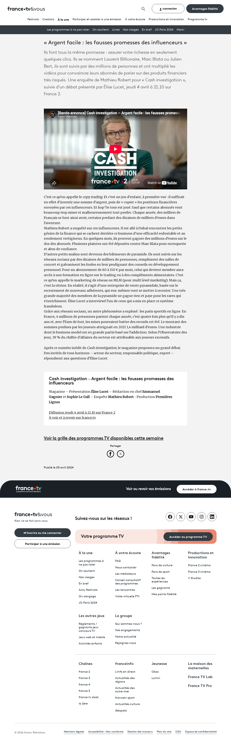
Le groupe (123, 615)
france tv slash (89, 697)
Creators (48, 19)
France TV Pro (200, 685)
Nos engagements (127, 630)
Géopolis (121, 710)
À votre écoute (135, 19)
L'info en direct (125, 671)
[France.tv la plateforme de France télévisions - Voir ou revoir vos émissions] (28, 489)
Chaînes (85, 663)
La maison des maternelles (200, 665)
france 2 (84, 671)
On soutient (101, 29)
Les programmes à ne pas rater (68, 29)
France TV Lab (200, 676)
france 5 (84, 691)
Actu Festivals (88, 590)
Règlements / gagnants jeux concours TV (88, 627)
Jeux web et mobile (92, 637)
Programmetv (197, 19)
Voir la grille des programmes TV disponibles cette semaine (103, 438)
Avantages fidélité (205, 8)
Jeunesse (159, 663)
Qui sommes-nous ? (128, 624)
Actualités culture (127, 704)
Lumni (156, 678)
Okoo (155, 671)
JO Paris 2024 (164, 29)
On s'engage (87, 596)
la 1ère (83, 703)
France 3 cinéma (199, 572)
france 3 (84, 678)
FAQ (118, 561)
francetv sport (125, 698)
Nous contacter (125, 567)
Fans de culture (162, 565)
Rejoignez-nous (125, 643)
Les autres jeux (91, 615)
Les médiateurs (125, 574)
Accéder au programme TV (188, 536)
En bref (147, 29)
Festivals (33, 19)
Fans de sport (161, 572)
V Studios (194, 578)
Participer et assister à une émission (97, 19)
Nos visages (131, 29)
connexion (169, 8)
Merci (180, 29)
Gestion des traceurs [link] (140, 731)
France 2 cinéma (199, 565)
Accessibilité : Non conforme (105, 731)
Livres (116, 29)
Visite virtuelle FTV (127, 596)
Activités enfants (90, 643)
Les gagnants (161, 588)
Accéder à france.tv (196, 489)
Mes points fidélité (164, 594)
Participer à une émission (42, 543)
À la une (63, 19)
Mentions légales (74, 731)
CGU (178, 731)
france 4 (84, 684)
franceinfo (124, 663)
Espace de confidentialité (201, 731)
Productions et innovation (166, 19)
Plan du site (164, 731)
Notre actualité (125, 636)
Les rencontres (125, 590)
